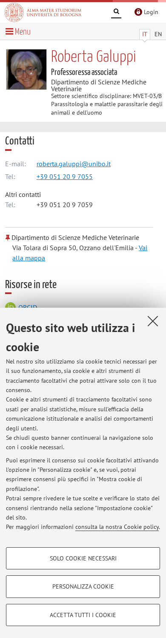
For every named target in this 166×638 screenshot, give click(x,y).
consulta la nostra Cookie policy (117, 527)
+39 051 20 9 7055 (65, 176)
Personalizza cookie (83, 586)
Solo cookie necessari (83, 558)
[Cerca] (116, 12)
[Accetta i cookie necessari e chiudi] (153, 321)
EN (158, 34)
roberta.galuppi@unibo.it (74, 163)
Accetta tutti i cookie (83, 615)
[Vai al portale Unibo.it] (43, 12)
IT (144, 34)
